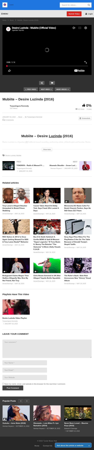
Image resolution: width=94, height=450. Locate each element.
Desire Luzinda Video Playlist (14, 318)
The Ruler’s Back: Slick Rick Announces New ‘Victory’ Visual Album (77, 278)
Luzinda (55, 136)
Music (20, 117)
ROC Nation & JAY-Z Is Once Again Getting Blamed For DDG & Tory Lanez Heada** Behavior (15, 239)
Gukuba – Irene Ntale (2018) (14, 423)
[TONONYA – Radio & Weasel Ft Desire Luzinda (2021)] (23, 169)
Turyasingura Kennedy (19, 106)
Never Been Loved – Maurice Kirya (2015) (76, 424)
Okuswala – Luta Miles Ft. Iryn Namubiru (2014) (46, 424)
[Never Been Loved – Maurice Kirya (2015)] (77, 413)
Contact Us (47, 446)
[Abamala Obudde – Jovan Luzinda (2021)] (70, 168)
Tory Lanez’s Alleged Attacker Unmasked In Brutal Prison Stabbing (14, 208)
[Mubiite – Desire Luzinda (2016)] (16, 195)
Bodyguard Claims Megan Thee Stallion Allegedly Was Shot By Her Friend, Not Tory (15, 278)
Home (37, 446)
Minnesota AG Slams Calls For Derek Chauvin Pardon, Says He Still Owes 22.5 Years (77, 208)
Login (90, 14)
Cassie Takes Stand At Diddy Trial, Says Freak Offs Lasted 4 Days (46, 208)
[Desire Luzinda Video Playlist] (16, 314)
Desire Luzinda (11, 155)
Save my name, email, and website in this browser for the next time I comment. (35, 384)
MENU (5, 14)
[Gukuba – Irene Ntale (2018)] (16, 413)
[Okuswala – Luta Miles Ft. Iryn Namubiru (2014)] (47, 413)
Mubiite (18, 155)
